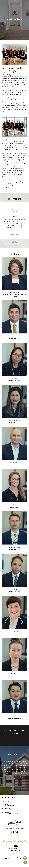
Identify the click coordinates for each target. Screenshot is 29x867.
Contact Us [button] (14, 786)
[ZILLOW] (25, 841)
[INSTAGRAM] (7, 841)
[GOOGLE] (21, 841)
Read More (14, 234)
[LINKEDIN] (11, 841)
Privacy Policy (20, 858)
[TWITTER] (14, 841)
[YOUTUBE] (18, 841)
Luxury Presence (14, 850)
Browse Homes (14, 740)
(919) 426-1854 (8, 809)
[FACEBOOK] (3, 841)
